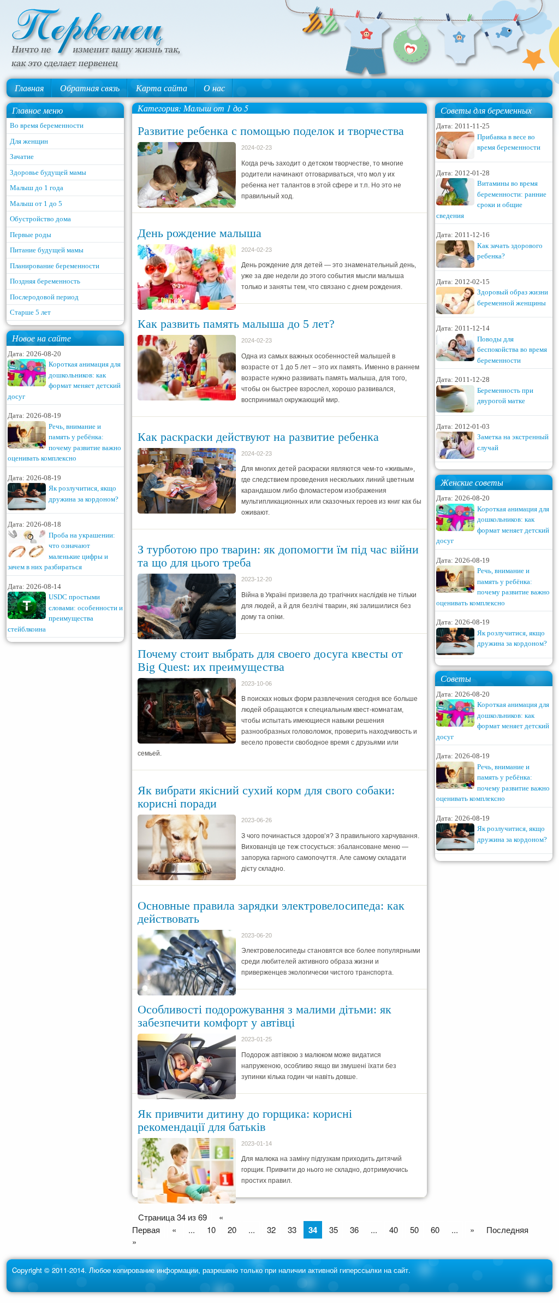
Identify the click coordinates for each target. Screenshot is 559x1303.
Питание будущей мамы (47, 250)
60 (435, 1229)
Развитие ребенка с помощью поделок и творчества (271, 131)
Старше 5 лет (30, 312)
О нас (214, 87)
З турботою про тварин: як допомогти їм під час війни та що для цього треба (278, 556)
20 (232, 1229)
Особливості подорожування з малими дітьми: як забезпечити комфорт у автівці (264, 1016)
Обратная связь (90, 87)
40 (393, 1229)
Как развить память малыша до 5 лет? (236, 324)
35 (333, 1229)
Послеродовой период (44, 297)
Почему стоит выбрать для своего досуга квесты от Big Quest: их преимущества (270, 660)
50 (414, 1229)
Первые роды (30, 235)
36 (354, 1229)
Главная (29, 87)
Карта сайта (161, 87)
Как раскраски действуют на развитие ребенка (258, 437)
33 (292, 1229)
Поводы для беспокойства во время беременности (512, 349)
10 (211, 1229)
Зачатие (22, 156)
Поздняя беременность (45, 281)
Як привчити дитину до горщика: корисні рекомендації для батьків (245, 1120)
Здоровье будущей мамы (48, 172)
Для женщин (29, 141)
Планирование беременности (54, 266)
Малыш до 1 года (36, 188)
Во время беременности (47, 125)
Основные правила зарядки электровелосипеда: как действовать (271, 912)
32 (271, 1229)
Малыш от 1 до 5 (36, 203)
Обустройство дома (40, 219)
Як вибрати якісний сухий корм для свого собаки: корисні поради (266, 796)
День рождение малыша (199, 233)
